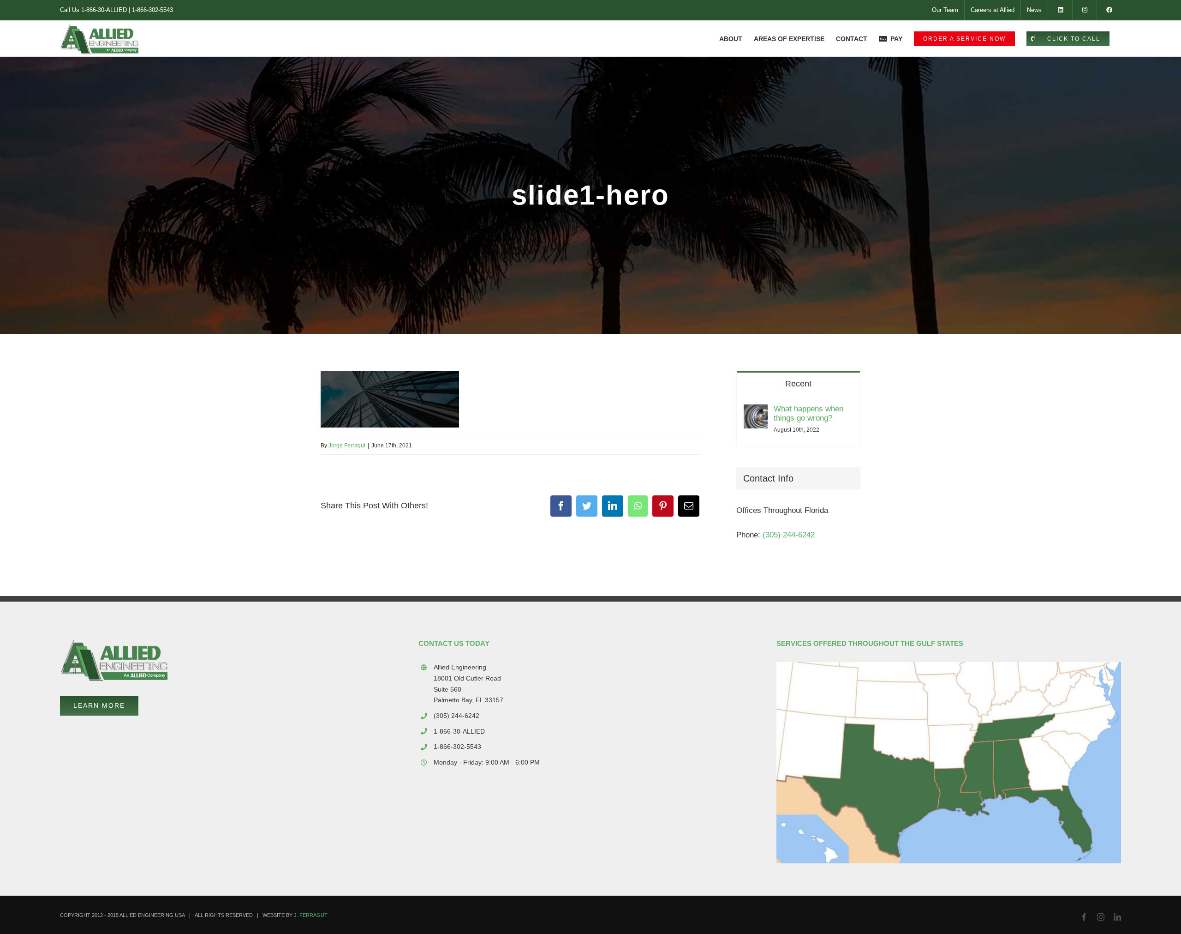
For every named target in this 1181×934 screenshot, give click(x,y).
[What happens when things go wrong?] (756, 413)
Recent (798, 383)
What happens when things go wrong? (808, 413)
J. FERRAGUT (311, 915)
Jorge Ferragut (346, 445)
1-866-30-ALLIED (104, 9)
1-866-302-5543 (152, 9)
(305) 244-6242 (789, 534)
